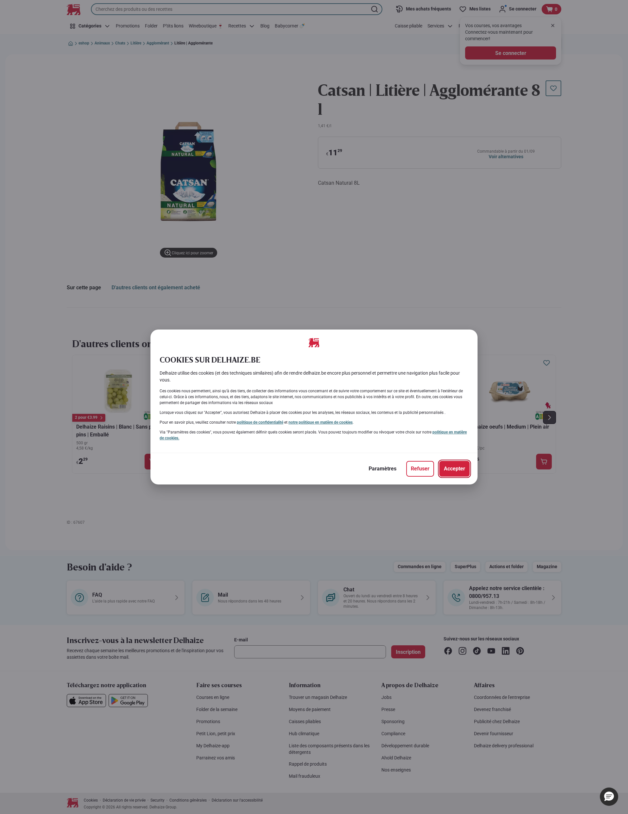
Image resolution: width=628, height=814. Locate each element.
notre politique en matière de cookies (320, 422)
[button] (609, 797)
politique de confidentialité (260, 422)
